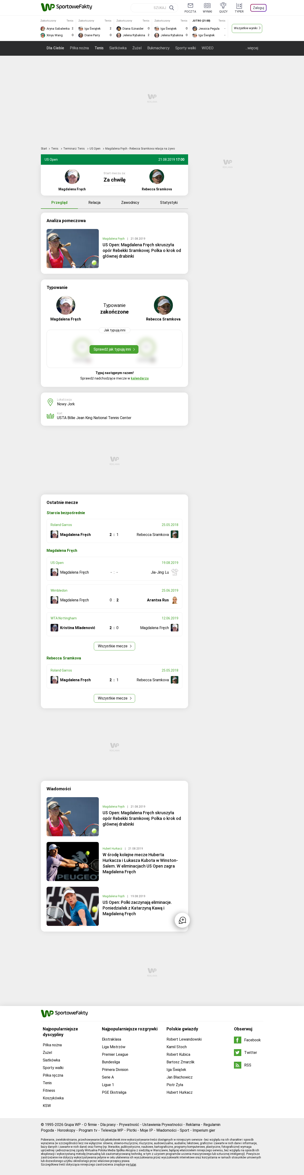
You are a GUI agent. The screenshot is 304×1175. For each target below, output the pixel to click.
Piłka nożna (79, 48)
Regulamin (211, 1124)
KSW (47, 1105)
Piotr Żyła (174, 1085)
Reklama (193, 1124)
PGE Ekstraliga (114, 1092)
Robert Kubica (178, 1054)
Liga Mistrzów (113, 1047)
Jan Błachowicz (179, 1077)
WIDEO (208, 48)
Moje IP (146, 1130)
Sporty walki (185, 48)
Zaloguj (258, 8)
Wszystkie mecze (113, 646)
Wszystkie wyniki (245, 28)
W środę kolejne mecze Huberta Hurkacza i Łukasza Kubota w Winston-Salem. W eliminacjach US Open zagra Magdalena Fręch (140, 863)
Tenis (99, 48)
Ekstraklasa (111, 1039)
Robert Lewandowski (184, 1039)
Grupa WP (72, 1124)
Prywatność (129, 1124)
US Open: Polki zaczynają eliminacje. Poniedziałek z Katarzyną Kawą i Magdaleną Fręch (137, 908)
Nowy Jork (66, 404)
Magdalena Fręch (114, 238)
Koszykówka (53, 1098)
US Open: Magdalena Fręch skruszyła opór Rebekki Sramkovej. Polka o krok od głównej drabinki (142, 250)
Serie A (108, 1077)
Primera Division (115, 1069)
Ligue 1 (108, 1085)
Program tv (88, 1130)
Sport (184, 1130)
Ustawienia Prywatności (162, 1124)
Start (44, 148)
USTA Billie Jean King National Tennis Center (94, 418)
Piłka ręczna (53, 1075)
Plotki (132, 1130)
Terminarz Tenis (74, 148)
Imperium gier (204, 1130)
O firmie (90, 1124)
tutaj (133, 1164)
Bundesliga (111, 1062)
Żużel (137, 48)
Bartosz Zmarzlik (180, 1062)
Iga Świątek (176, 1069)
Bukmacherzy (158, 48)
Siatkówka (118, 48)
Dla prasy (108, 1124)
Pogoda (47, 1130)
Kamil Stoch (176, 1047)
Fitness (49, 1090)
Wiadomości (166, 1130)
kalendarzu (140, 378)
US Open (95, 148)
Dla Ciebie (55, 48)
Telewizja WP (112, 1130)
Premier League (115, 1054)
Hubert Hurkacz (113, 848)
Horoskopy (66, 1130)
